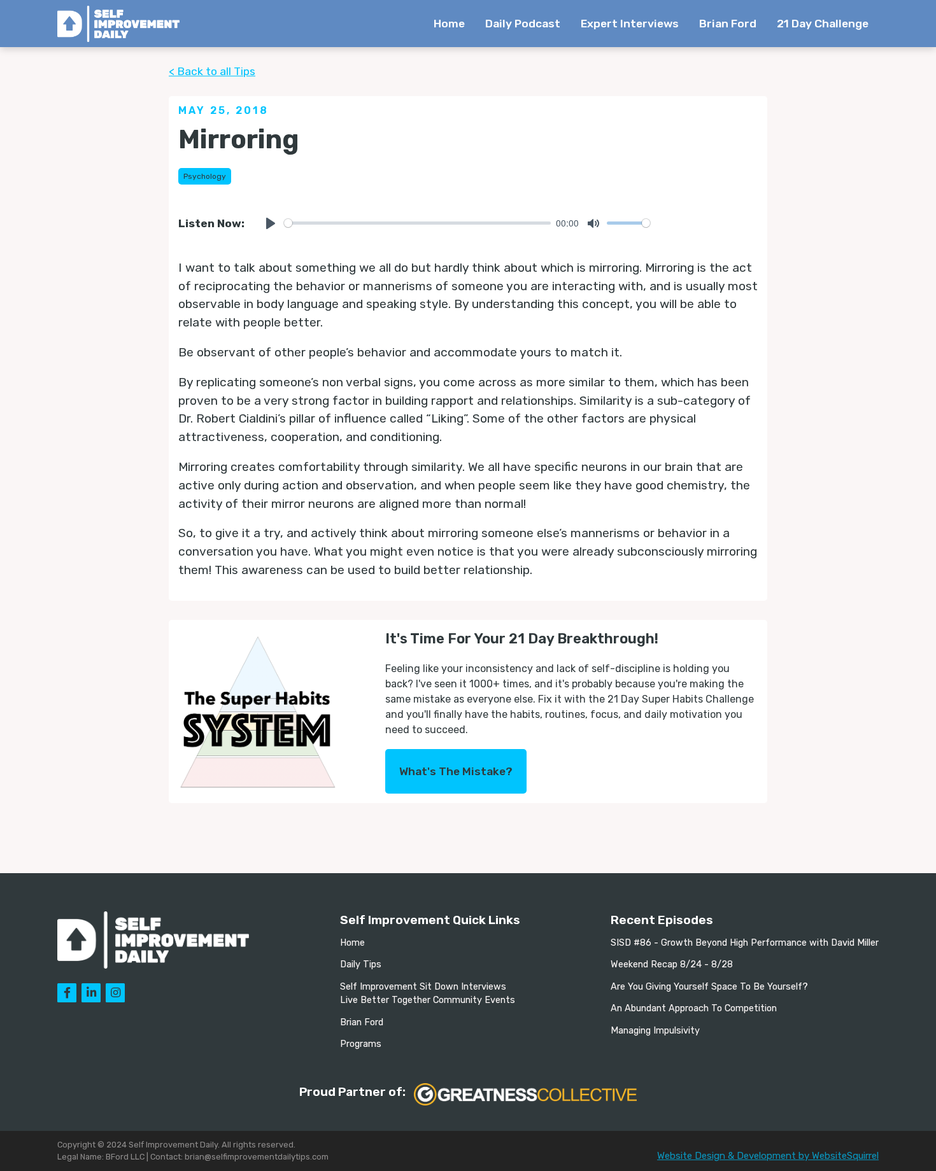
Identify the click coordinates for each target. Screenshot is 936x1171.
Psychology (204, 176)
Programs (360, 1044)
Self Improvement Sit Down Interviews (423, 986)
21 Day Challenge (823, 23)
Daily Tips (360, 964)
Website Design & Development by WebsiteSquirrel (768, 1155)
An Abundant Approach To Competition (694, 1008)
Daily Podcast (522, 23)
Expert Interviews (630, 23)
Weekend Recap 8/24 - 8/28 (672, 964)
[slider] (417, 223)
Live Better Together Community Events (427, 1000)
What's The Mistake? (456, 771)
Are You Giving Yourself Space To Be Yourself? (709, 986)
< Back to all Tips (212, 71)
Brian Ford (727, 23)
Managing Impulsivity (655, 1030)
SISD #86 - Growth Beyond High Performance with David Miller (745, 942)
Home (449, 23)
